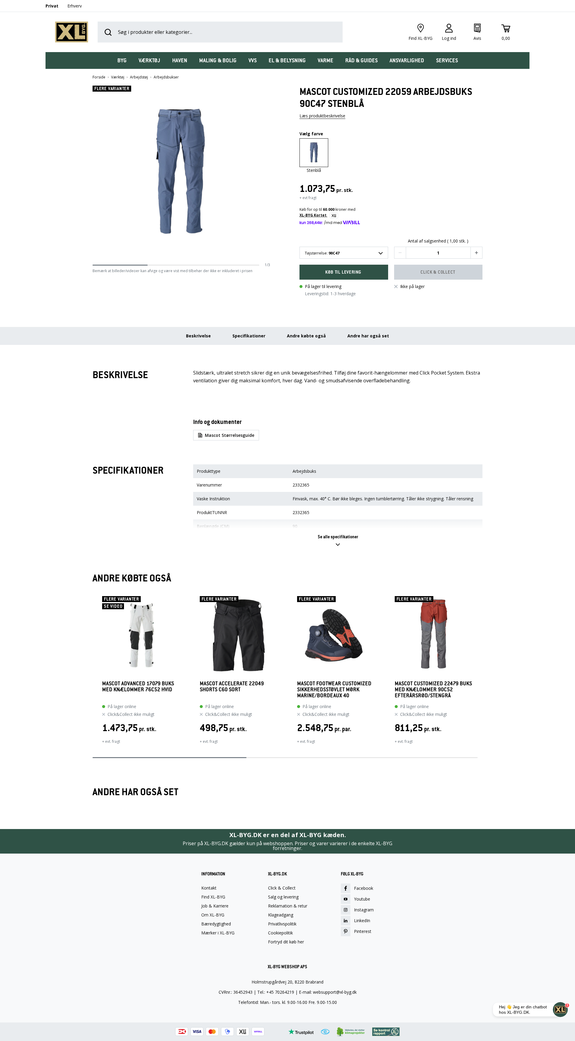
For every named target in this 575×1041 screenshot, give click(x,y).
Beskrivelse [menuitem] (198, 336)
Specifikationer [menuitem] (248, 336)
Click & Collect (282, 888)
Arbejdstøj (139, 77)
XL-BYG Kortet (313, 215)
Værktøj (117, 77)
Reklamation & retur (287, 906)
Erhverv (74, 6)
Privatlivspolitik (282, 924)
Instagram (364, 910)
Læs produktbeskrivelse (322, 116)
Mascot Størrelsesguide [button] (229, 435)
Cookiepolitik (280, 933)
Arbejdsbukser (166, 77)
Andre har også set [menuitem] (368, 336)
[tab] (122, 60)
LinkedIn (362, 920)
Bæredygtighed (216, 924)
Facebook (363, 888)
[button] (268, 173)
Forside (99, 77)
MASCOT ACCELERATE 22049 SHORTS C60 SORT (232, 687)
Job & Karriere (215, 906)
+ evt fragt (308, 197)
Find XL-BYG (213, 897)
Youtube (362, 899)
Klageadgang (280, 915)
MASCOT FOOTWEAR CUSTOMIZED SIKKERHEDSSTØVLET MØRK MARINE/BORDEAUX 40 (334, 689)
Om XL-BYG (212, 915)
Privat (52, 6)
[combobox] (343, 253)
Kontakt (209, 888)
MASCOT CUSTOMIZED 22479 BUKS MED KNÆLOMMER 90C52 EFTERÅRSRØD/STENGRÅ (433, 689)
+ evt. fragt (111, 741)
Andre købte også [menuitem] (306, 336)
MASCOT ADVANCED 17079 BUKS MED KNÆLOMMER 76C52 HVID (138, 687)
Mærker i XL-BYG (217, 933)
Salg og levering (283, 897)
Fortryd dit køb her (286, 942)
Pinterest (362, 931)
